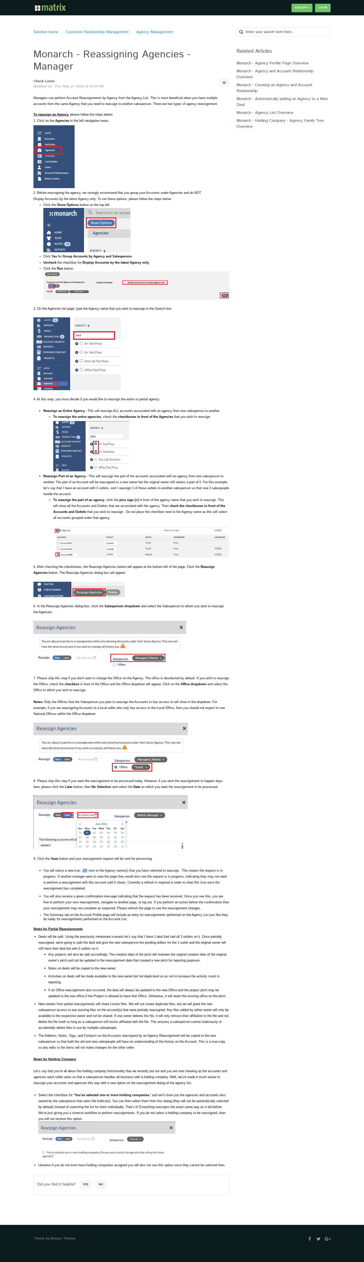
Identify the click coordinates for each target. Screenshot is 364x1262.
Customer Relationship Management (97, 32)
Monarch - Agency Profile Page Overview (272, 63)
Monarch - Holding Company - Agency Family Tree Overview (280, 123)
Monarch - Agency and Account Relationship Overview (274, 74)
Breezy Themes (63, 1238)
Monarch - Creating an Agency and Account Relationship (274, 88)
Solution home (45, 32)
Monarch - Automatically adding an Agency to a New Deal (282, 102)
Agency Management (154, 32)
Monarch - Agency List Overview (264, 113)
